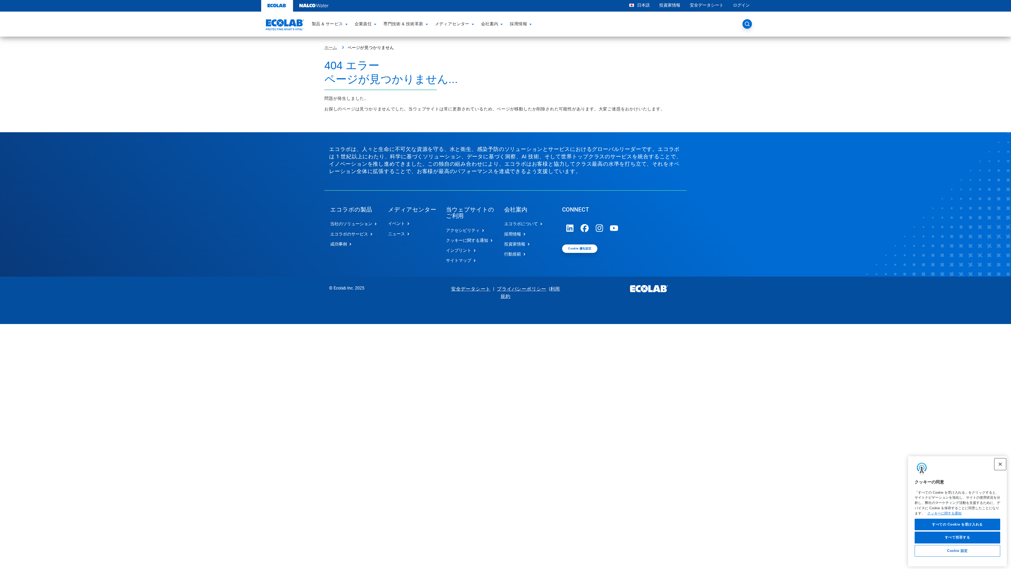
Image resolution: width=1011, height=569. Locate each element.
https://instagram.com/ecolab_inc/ (599, 228)
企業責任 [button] (363, 24)
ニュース (396, 233)
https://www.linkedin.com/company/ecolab (570, 228)
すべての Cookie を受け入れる (957, 524)
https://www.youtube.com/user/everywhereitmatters (614, 228)
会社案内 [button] (489, 24)
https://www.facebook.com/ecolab (584, 228)
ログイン (741, 5)
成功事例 (338, 244)
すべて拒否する (957, 537)
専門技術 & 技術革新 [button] (403, 24)
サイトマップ (458, 260)
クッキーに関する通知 (944, 513)
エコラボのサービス (349, 234)
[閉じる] (1000, 464)
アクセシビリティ (463, 230)
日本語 (643, 5)
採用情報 (512, 234)
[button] (347, 24)
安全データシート (706, 5)
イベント (396, 223)
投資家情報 (669, 5)
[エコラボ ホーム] (284, 26)
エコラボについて (521, 223)
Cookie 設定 (957, 551)
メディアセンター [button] (452, 24)
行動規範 (512, 254)
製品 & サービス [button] (327, 24)
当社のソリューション (351, 223)
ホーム (330, 47)
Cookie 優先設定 (579, 248)
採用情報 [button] (518, 24)
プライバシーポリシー (521, 289)
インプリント (458, 250)
